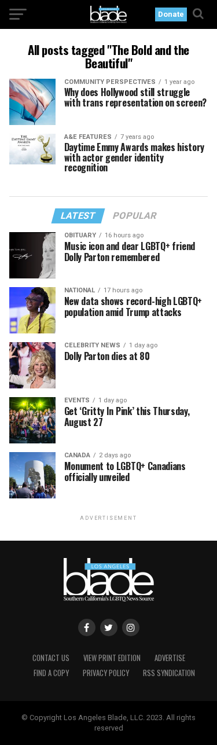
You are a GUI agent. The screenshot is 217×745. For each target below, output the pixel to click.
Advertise (170, 657)
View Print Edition (112, 657)
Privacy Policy (106, 672)
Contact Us (50, 657)
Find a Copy (51, 672)
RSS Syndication (169, 672)
